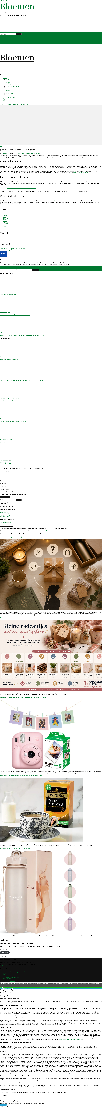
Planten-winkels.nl (5, 515)
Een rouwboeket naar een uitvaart (9, 359)
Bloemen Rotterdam (6, 524)
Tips (4, 101)
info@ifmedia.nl (4, 966)
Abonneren (5, 952)
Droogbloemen (11, 97)
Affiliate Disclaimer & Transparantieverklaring (15, 972)
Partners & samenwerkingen (11, 977)
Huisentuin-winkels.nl (6, 512)
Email (2, 486)
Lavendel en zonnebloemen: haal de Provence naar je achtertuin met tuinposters (21, 380)
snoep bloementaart (55, 201)
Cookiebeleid (43, 530)
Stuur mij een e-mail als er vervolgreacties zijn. (14, 492)
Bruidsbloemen (9, 83)
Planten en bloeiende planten (12, 86)
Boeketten (8, 82)
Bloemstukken (9, 81)
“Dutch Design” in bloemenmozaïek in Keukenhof (13, 421)
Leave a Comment (36, 153)
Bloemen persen (9, 93)
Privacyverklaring (7, 978)
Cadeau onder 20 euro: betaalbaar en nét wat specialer (16, 848)
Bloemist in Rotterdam (6, 522)
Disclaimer (5, 974)
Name (2, 483)
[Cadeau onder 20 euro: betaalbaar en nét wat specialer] (38, 933)
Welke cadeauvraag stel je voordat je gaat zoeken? (15, 537)
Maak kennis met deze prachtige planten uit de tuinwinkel (15, 315)
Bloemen (17, 6)
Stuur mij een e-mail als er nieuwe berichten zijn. (15, 494)
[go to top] (0, 982)
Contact (5, 973)
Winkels (4, 100)
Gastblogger (5, 153)
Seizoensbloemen (9, 89)
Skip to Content (4, 0)
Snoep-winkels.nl (5, 516)
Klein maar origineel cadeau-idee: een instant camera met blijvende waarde (23, 697)
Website (2, 489)
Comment (3, 481)
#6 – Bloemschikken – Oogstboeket (9, 401)
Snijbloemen (8, 90)
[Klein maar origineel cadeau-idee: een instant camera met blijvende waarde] (41, 769)
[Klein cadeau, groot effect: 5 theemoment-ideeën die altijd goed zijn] (41, 841)
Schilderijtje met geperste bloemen (9, 463)
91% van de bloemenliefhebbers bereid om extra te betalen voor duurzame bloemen (22, 335)
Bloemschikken (9, 94)
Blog (4, 99)
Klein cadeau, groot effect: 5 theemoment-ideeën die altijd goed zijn (21, 775)
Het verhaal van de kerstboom (8, 294)
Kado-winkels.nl (4, 514)
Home (4, 76)
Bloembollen (8, 79)
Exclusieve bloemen (10, 85)
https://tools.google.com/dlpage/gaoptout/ (70, 1039)
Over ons (5, 976)
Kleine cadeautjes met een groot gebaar (12, 617)
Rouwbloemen (9, 87)
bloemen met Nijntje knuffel (81, 172)
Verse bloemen (11, 96)
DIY (4, 92)
